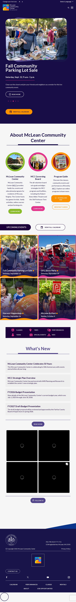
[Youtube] (48, 577)
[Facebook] (6, 577)
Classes (49, 584)
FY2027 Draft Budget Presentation (24, 406)
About (26, 588)
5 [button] (18, 101)
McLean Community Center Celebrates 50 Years (30, 364)
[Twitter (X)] (27, 577)
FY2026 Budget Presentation (21, 392)
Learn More (13, 94)
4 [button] (16, 101)
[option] (38, 61)
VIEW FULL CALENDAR (21, 112)
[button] (68, 7)
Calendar (14, 584)
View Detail (19, 256)
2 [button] (11, 101)
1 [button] (9, 101)
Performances (32, 584)
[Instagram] (69, 577)
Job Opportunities (44, 588)
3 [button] (14, 101)
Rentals (63, 584)
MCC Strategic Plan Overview (21, 378)
